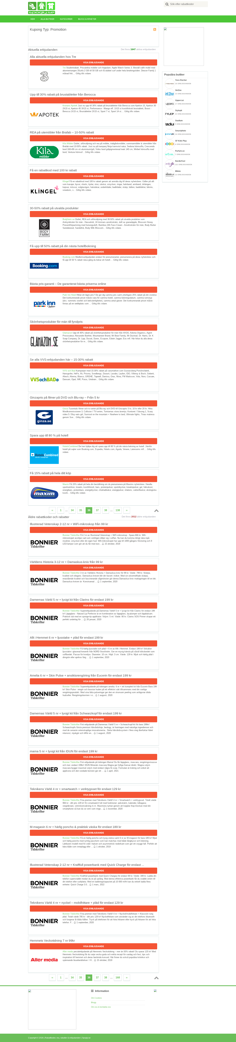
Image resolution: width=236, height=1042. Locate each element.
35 (80, 510)
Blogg (93, 1002)
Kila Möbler (68, 143)
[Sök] (167, 4)
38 (105, 510)
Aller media (68, 951)
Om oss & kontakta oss (101, 1007)
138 (118, 510)
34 (72, 510)
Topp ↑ (156, 510)
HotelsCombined (70, 446)
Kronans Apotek (70, 105)
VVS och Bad (69, 370)
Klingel (66, 181)
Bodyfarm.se (68, 219)
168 (118, 977)
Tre (64, 67)
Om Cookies (96, 998)
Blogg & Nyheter (87, 19)
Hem (33, 19)
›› (126, 510)
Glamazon (67, 333)
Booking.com (69, 257)
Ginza (65, 408)
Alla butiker (47, 19)
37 (97, 510)
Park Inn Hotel (69, 295)
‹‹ (52, 510)
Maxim (66, 484)
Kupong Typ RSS (155, 29)
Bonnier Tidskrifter (71, 535)
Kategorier (66, 19)
